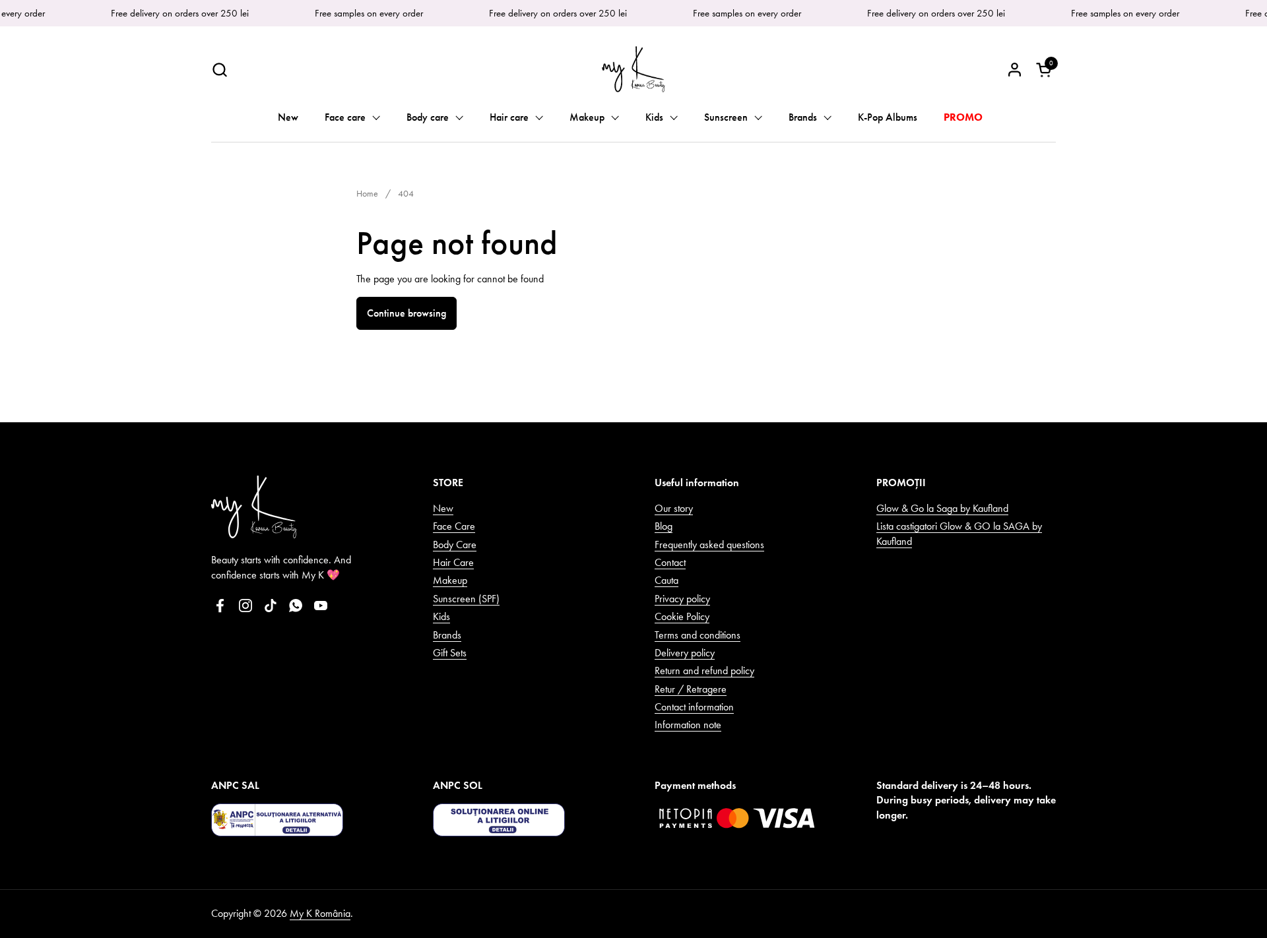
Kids (441, 616)
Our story (674, 508)
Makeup (450, 580)
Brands (447, 635)
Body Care (454, 544)
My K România (320, 913)
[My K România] (633, 69)
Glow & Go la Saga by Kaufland (942, 508)
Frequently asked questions (709, 544)
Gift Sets (450, 652)
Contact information (694, 707)
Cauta (666, 580)
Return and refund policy (704, 670)
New (443, 508)
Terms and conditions (697, 635)
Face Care (454, 526)
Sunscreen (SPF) (466, 598)
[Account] (1014, 69)
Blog (663, 526)
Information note (688, 724)
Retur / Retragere (691, 689)
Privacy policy (682, 598)
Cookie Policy (682, 616)
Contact (670, 562)
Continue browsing (406, 313)
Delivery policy (685, 652)
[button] (219, 69)
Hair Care (453, 562)
